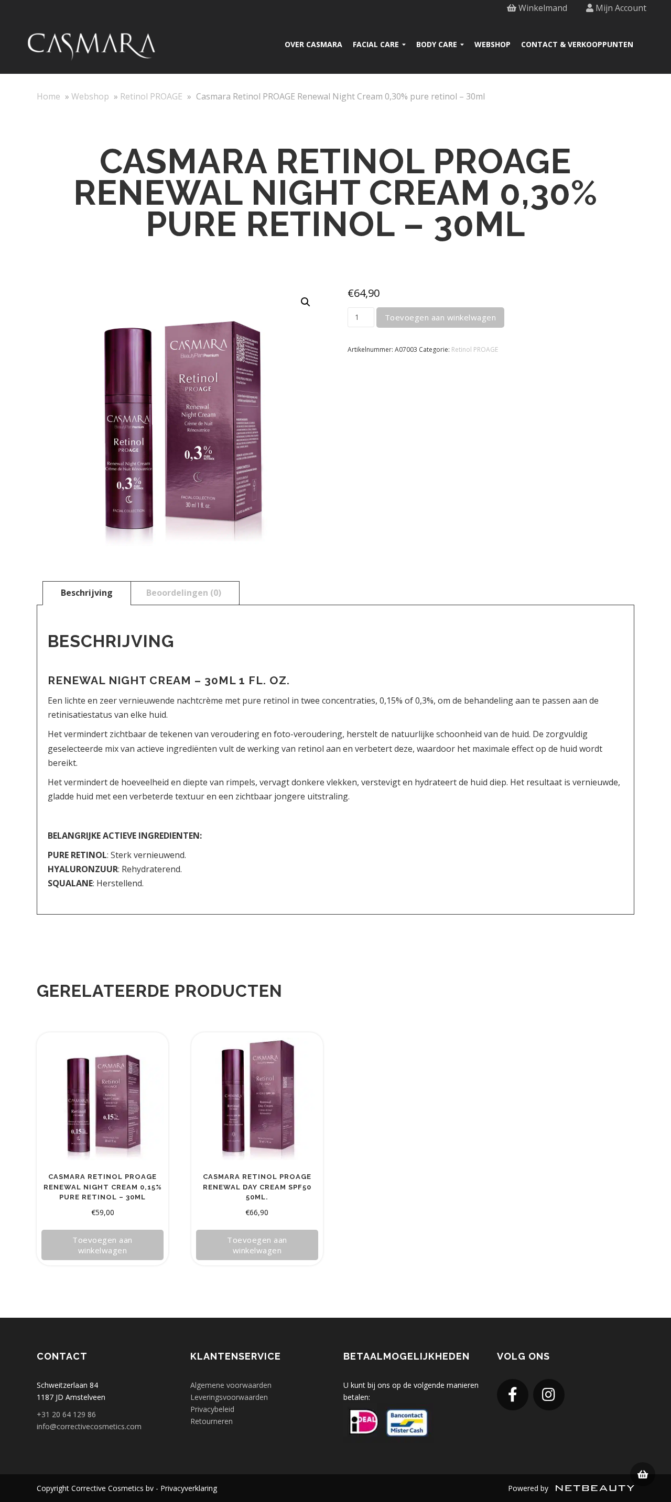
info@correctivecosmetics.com (89, 1426)
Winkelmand (541, 8)
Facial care (376, 44)
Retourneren (211, 1421)
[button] (305, 302)
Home (48, 96)
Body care (436, 44)
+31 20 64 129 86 (66, 1414)
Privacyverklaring (188, 1488)
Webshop (492, 44)
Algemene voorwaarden (231, 1385)
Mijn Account (619, 8)
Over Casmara (313, 44)
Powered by (529, 1488)
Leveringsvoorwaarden (229, 1397)
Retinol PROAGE (151, 96)
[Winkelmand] (642, 1474)
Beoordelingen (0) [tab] (183, 592)
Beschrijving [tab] (87, 592)
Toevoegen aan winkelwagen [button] (102, 1244)
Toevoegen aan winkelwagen (440, 317)
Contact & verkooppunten (577, 44)
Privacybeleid (212, 1409)
